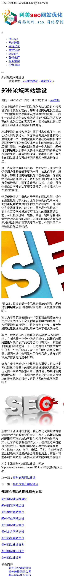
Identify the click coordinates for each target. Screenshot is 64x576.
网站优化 (14, 46)
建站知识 (14, 50)
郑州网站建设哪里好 (14, 498)
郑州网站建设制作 (12, 525)
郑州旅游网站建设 (24, 477)
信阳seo (13, 38)
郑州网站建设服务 (12, 544)
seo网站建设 (30, 81)
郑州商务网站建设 (12, 538)
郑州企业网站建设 (20, 567)
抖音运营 (14, 64)
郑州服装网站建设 (12, 505)
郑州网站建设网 (11, 557)
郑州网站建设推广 (12, 551)
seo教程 (13, 53)
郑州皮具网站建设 (12, 531)
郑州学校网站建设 (12, 512)
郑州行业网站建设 (12, 518)
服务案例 (14, 61)
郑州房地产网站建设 (25, 484)
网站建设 (14, 42)
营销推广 (14, 57)
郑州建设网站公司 (20, 571)
